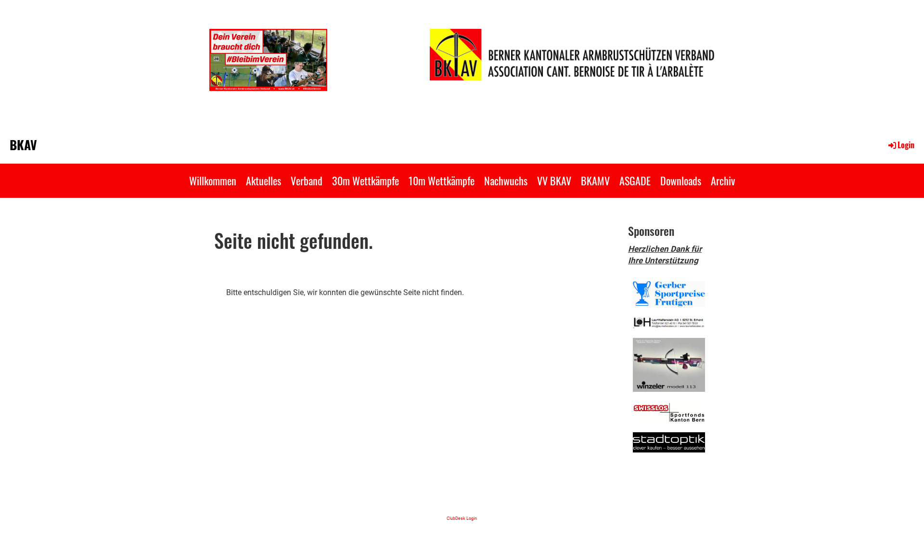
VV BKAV (554, 180)
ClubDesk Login (462, 518)
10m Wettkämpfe (442, 180)
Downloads (680, 180)
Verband (306, 180)
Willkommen (212, 180)
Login (906, 145)
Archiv (723, 180)
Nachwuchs (505, 180)
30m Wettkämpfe (365, 180)
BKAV (23, 145)
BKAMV (595, 180)
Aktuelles (263, 180)
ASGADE (635, 180)
